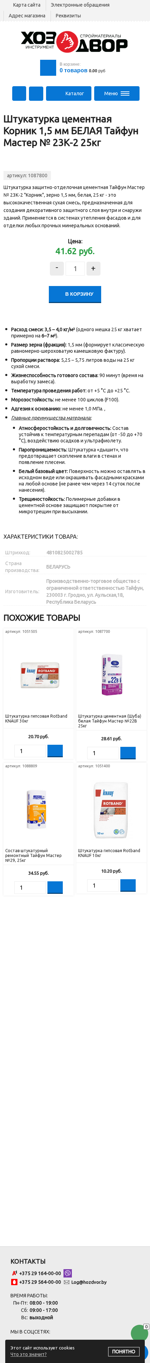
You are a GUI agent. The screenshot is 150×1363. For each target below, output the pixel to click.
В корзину (78, 294)
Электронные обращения (80, 5)
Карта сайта (26, 5)
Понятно (123, 1351)
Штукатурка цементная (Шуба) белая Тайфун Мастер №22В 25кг (109, 721)
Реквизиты (68, 15)
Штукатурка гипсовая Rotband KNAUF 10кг (109, 853)
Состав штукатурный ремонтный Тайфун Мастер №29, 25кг (33, 855)
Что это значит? (28, 1354)
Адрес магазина (27, 15)
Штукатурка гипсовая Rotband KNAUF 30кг (36, 718)
